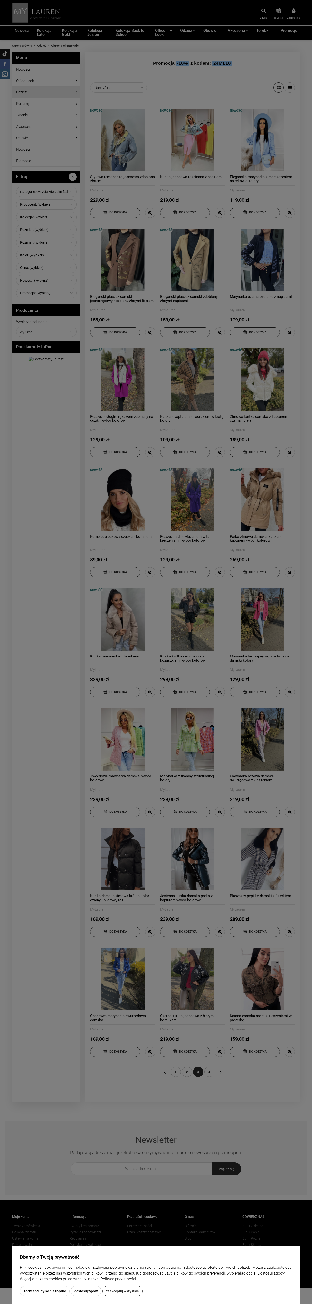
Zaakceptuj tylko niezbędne (45, 1291)
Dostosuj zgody (86, 1291)
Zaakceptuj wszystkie (122, 1291)
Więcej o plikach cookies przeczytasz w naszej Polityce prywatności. (78, 1279)
